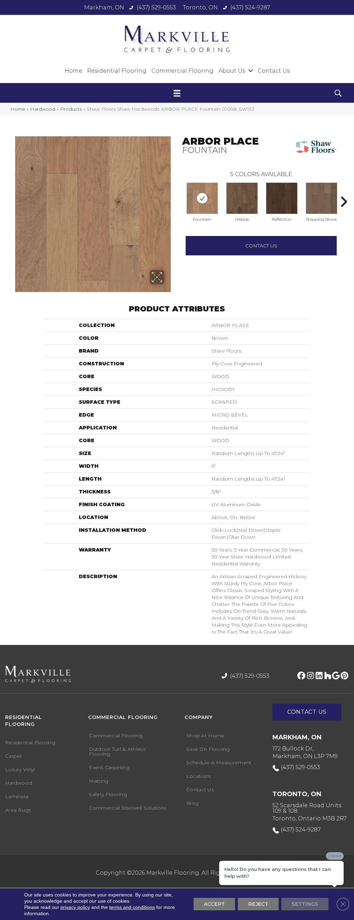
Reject (258, 904)
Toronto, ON (200, 7)
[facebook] (300, 676)
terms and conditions (132, 907)
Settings (305, 904)
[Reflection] (281, 198)
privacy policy (75, 907)
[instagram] (309, 676)
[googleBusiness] (335, 676)
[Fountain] (202, 198)
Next (343, 191)
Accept (214, 904)
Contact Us (261, 246)
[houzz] (326, 676)
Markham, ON (104, 7)
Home (17, 109)
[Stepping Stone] (321, 198)
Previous (179, 191)
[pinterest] (343, 676)
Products (71, 109)
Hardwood (42, 109)
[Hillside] (242, 198)
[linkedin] (318, 676)
